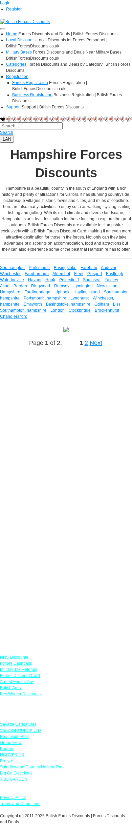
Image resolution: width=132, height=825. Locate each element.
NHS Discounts (14, 657)
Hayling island (86, 292)
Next (96, 342)
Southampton (12, 267)
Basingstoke (65, 267)
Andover (108, 267)
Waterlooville (12, 279)
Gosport (94, 273)
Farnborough (37, 273)
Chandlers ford (13, 316)
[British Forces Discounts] (25, 21)
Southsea (92, 279)
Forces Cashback (16, 663)
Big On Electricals (16, 773)
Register (14, 9)
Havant (34, 279)
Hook (50, 279)
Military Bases (19, 52)
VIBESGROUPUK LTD (20, 730)
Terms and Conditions (20, 803)
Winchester (10, 273)
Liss (116, 304)
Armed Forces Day (17, 681)
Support (13, 107)
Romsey (61, 286)
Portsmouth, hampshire (45, 298)
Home (11, 34)
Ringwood (40, 286)
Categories (16, 64)
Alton (4, 286)
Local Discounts (21, 40)
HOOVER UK (12, 754)
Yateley (111, 279)
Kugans (7, 748)
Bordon (20, 286)
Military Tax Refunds (18, 669)
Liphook (61, 292)
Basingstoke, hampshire (68, 304)
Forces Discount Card (20, 675)
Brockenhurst (107, 310)
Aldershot (61, 273)
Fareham (89, 267)
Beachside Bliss (14, 736)
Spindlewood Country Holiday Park (32, 767)
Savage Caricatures (18, 724)
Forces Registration (30, 82)
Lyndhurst (79, 298)
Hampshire (10, 292)
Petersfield (69, 279)
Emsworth (33, 304)
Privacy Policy (13, 797)
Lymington (83, 286)
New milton (107, 286)
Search (6, 132)
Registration (17, 76)
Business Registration (32, 94)
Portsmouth (39, 267)
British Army (11, 687)
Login (5, 3)
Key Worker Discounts (20, 694)
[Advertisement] (66, 432)
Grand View (11, 742)
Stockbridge (80, 310)
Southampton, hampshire (23, 310)
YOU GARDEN (13, 779)
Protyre (6, 761)
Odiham (101, 304)
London (57, 310)
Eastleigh (114, 273)
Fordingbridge (37, 292)
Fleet (78, 273)
